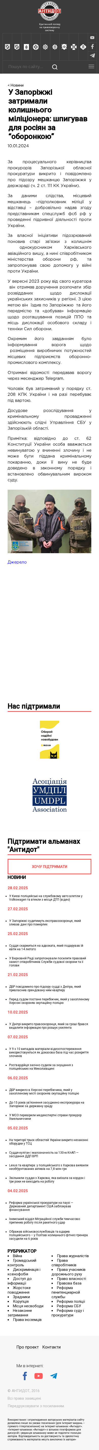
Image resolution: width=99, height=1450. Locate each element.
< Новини (16, 85)
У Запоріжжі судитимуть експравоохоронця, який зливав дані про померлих (45, 922)
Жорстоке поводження (19, 1290)
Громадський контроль (22, 1262)
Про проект (27, 1347)
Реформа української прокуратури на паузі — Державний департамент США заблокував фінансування (41, 1206)
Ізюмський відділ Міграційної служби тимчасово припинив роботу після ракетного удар (44, 1220)
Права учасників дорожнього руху (69, 1271)
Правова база (69, 1283)
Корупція (21, 1301)
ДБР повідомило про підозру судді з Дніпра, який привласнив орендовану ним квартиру (45, 988)
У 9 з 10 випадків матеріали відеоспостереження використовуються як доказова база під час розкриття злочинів (49, 1052)
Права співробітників (64, 1262)
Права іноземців (27, 1319)
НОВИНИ (17, 877)
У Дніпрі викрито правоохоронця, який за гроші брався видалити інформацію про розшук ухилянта (48, 1025)
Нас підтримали (34, 706)
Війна (17, 1256)
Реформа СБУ (69, 1306)
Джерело (17, 562)
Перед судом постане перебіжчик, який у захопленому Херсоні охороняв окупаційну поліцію (49, 1001)
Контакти (51, 1347)
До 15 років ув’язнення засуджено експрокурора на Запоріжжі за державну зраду (46, 1104)
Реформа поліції (71, 1301)
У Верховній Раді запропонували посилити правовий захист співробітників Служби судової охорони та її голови (47, 962)
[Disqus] (49, 632)
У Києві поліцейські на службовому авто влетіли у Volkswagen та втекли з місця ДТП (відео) (45, 897)
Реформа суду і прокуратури (68, 1312)
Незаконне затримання (20, 1312)
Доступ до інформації (20, 1281)
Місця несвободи (28, 1306)
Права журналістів (73, 1256)
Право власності (71, 1278)
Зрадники (21, 1297)
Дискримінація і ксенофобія (24, 1271)
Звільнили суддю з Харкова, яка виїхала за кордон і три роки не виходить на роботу (47, 1179)
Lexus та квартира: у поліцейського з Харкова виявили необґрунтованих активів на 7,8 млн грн (48, 1167)
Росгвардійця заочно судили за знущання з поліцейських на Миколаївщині (41, 1066)
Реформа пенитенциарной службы (66, 1292)
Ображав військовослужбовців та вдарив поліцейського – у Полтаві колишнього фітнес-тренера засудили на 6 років (48, 1235)
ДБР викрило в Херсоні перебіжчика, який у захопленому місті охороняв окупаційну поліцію (44, 1091)
